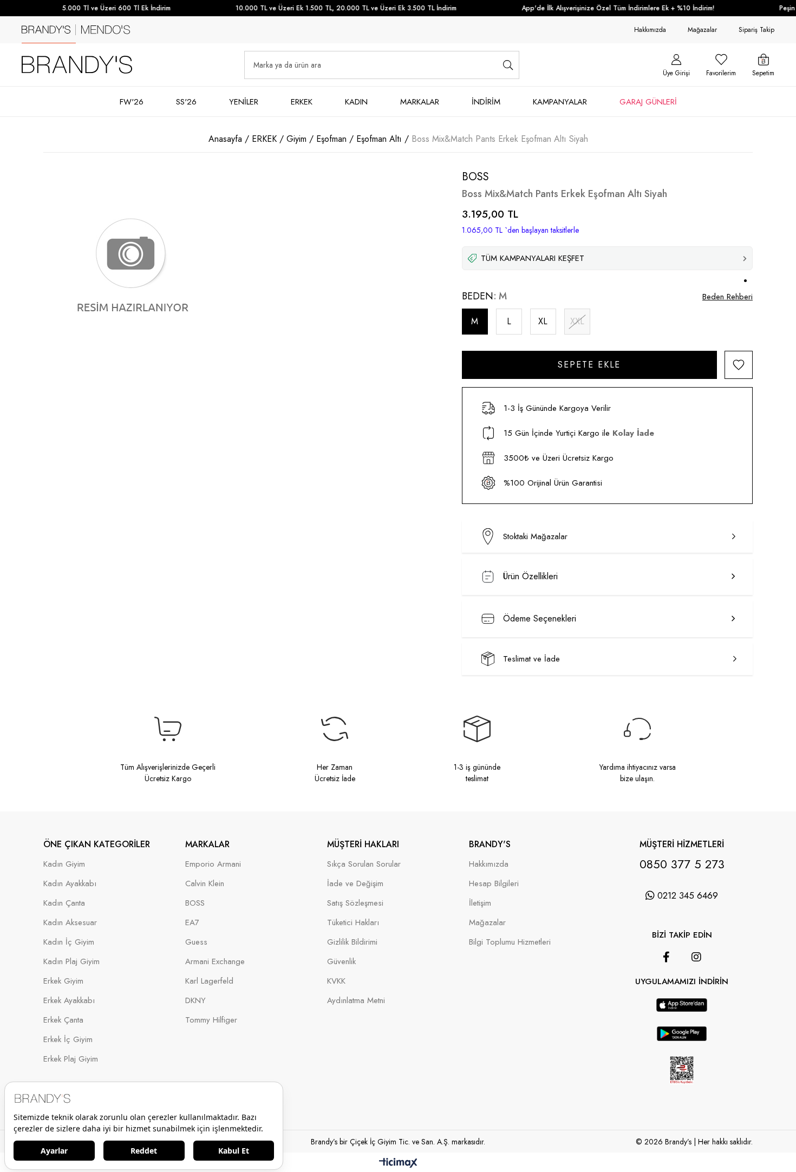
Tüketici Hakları (353, 922)
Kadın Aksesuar (70, 922)
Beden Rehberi (727, 297)
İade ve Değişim (355, 883)
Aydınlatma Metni (356, 1000)
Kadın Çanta (64, 903)
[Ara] (507, 64)
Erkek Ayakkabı (69, 1000)
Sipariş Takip (756, 30)
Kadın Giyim (64, 864)
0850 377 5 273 (682, 864)
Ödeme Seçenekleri (539, 618)
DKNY (195, 1000)
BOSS (195, 903)
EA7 (192, 922)
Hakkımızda (650, 30)
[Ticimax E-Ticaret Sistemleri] (398, 1163)
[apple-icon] (681, 1009)
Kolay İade (633, 433)
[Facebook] (666, 957)
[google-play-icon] (682, 1038)
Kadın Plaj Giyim (71, 961)
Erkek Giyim (63, 981)
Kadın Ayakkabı (69, 883)
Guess (196, 942)
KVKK (336, 981)
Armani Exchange (215, 961)
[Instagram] (696, 957)
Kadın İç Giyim (68, 942)
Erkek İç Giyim (68, 1039)
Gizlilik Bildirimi (352, 942)
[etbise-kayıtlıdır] (681, 1090)
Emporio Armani (213, 864)
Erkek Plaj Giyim (70, 1059)
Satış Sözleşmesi (355, 903)
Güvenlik (341, 961)
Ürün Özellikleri (530, 576)
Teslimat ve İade (531, 659)
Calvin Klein (204, 883)
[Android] (696, 992)
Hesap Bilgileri (494, 883)
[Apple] (666, 992)
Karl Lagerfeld (209, 981)
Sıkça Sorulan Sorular (364, 864)
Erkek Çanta (63, 1020)
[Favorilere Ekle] (739, 365)
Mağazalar (702, 30)
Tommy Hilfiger (211, 1020)
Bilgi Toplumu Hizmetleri (510, 942)
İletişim (480, 903)
